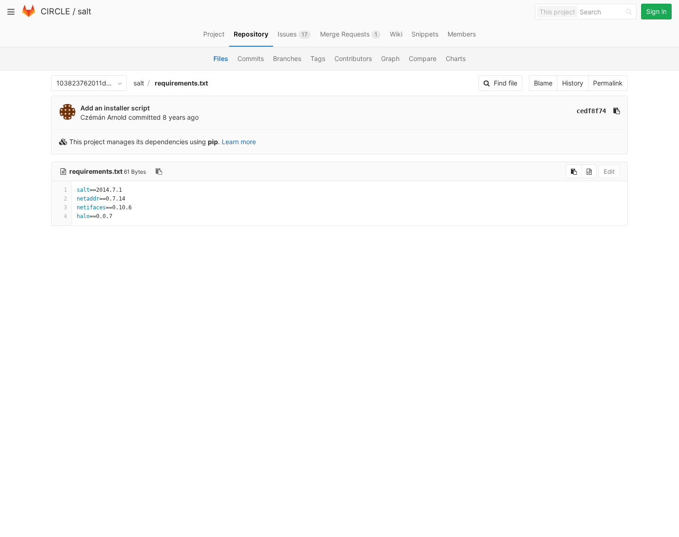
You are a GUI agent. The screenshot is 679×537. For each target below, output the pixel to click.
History (572, 83)
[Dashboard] (28, 15)
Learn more (239, 142)
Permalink (608, 83)
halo (83, 216)
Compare (422, 58)
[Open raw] (589, 171)
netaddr (88, 198)
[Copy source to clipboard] (574, 171)
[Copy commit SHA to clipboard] (616, 111)
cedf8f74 (591, 111)
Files (220, 58)
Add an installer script (115, 108)
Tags (317, 58)
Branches (287, 58)
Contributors (353, 58)
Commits (250, 58)
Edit (609, 171)
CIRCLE (55, 11)
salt (84, 11)
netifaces (91, 207)
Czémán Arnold (103, 117)
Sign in (656, 11)
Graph (390, 58)
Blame (543, 83)
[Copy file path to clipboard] (158, 171)
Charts (456, 58)
